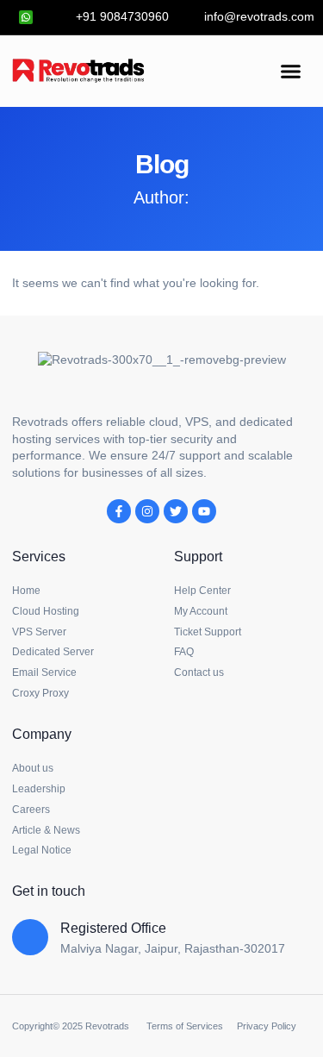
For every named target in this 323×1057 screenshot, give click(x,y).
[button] (291, 70)
